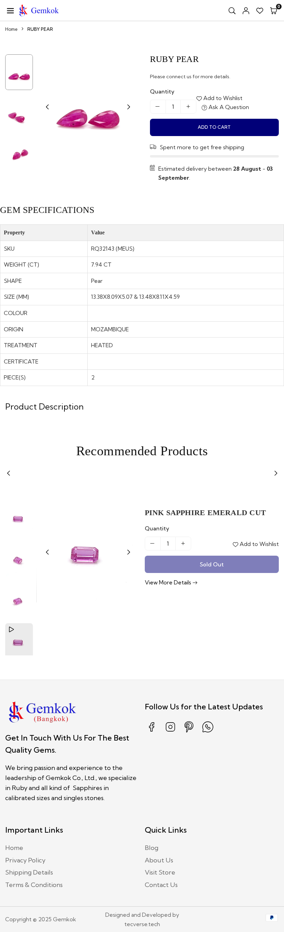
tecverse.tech (142, 924)
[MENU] (10, 10)
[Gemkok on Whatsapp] (208, 732)
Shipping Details (29, 872)
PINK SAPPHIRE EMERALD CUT (205, 512)
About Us (159, 860)
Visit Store (160, 872)
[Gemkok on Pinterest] (189, 732)
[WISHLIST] (260, 10)
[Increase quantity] (188, 106)
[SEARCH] (232, 10)
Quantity (162, 91)
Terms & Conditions (34, 885)
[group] (88, 106)
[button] (274, 10)
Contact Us (161, 885)
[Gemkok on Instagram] (170, 732)
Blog (151, 848)
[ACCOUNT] (246, 10)
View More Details (169, 582)
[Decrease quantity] (158, 106)
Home (11, 29)
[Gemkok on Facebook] (152, 732)
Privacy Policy (25, 860)
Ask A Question (228, 107)
